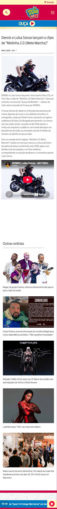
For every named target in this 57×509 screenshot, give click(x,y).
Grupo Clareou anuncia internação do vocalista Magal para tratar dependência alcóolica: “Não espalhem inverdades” (28, 333)
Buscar (6, 12)
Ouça (23, 23)
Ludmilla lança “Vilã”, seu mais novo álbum (22, 427)
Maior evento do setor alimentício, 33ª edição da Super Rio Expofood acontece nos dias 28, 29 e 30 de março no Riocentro (28, 474)
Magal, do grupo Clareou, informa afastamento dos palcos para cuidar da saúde (28, 289)
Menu (53, 12)
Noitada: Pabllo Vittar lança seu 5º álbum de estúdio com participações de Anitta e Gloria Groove (28, 381)
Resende (50, 2)
